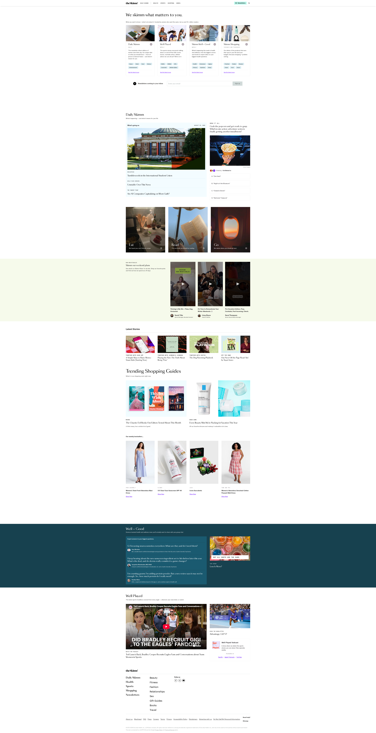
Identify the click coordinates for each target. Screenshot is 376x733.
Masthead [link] (137, 719)
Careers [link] (156, 719)
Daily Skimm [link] (144, 3)
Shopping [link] (171, 3)
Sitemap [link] (245, 721)
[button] (140, 50)
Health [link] (155, 3)
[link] (132, 3)
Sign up (237, 83)
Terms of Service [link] (169, 730)
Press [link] (150, 719)
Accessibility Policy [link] (180, 719)
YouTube (239, 657)
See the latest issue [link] (133, 72)
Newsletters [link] (132, 695)
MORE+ (178, 3)
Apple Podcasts (230, 657)
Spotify (220, 657)
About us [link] (129, 719)
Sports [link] (162, 3)
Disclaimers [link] (193, 719)
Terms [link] (162, 719)
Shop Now (129, 496)
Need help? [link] (246, 717)
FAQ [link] (144, 719)
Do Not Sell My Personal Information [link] (226, 719)
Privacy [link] (169, 719)
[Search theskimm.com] (249, 3)
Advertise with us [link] (205, 719)
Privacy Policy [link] (159, 730)
